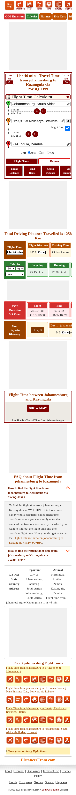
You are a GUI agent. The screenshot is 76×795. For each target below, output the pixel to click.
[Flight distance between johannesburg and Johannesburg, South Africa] (10, 740)
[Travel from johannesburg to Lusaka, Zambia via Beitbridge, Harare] (51, 720)
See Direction (68, 170)
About (8, 771)
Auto (33, 152)
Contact (19, 771)
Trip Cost (60, 16)
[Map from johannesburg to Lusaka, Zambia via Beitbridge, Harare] (34, 720)
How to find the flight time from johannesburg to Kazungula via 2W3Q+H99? (28, 493)
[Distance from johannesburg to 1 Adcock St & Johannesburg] (18, 679)
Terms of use (51, 771)
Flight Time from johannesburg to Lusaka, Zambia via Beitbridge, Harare (36, 710)
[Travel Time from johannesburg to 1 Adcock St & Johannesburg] (59, 679)
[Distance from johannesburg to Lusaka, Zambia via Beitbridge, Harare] (18, 720)
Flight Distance (14, 170)
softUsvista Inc (50, 789)
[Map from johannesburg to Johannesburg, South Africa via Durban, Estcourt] (34, 740)
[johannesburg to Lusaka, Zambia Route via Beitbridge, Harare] (67, 720)
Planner (45, 16)
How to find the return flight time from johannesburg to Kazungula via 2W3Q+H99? (33, 555)
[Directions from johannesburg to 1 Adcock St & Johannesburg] (26, 679)
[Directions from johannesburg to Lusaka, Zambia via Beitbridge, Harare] (26, 720)
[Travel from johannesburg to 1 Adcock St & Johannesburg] (51, 679)
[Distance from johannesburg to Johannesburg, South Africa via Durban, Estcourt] (18, 740)
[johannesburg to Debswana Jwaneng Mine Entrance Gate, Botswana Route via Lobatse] (67, 700)
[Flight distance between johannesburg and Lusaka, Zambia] (10, 720)
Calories (32, 16)
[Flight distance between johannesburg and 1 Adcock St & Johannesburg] (10, 679)
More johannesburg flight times (27, 751)
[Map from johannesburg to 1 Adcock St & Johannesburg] (34, 679)
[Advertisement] (38, 46)
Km (52, 152)
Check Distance (50, 170)
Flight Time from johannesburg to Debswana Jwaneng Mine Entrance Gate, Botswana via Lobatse (36, 690)
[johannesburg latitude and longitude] (43, 679)
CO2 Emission (14, 16)
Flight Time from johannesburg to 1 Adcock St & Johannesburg (33, 669)
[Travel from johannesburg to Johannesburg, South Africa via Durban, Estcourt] (51, 740)
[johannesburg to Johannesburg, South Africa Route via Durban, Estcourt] (67, 740)
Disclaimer (33, 771)
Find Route (32, 170)
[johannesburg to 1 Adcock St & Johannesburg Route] (67, 679)
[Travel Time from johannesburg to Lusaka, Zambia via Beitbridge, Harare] (59, 720)
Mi (42, 152)
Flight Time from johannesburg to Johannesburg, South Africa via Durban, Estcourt (36, 730)
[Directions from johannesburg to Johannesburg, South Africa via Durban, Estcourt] (26, 740)
